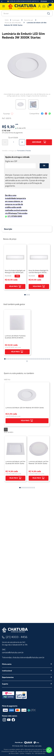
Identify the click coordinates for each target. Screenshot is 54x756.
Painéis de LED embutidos (13, 23)
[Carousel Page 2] (27, 294)
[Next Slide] (52, 1)
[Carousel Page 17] (37, 359)
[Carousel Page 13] (29, 359)
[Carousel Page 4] (11, 359)
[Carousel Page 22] (47, 359)
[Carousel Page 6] (15, 359)
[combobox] (27, 13)
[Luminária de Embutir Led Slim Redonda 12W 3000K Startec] (38, 449)
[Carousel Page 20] (43, 359)
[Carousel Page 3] (29, 294)
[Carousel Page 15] (33, 359)
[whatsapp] (50, 113)
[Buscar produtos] (48, 13)
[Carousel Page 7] (17, 359)
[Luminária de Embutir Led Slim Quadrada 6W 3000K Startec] (15, 449)
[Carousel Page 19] (41, 359)
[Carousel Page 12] (27, 359)
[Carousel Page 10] (23, 359)
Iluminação (15, 20)
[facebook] (42, 113)
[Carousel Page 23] (49, 359)
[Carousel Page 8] (19, 359)
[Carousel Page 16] (35, 359)
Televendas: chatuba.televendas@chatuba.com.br (23, 658)
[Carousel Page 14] (31, 359)
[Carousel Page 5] (13, 359)
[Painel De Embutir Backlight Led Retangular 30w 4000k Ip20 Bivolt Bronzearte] (15, 257)
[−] (5, 142)
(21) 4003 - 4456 (16, 637)
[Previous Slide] (2, 1)
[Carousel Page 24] (27, 361)
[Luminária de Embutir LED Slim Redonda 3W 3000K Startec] (27, 395)
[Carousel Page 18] (39, 359)
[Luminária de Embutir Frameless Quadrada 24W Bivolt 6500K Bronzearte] (17, 322)
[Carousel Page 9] (21, 359)
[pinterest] (46, 113)
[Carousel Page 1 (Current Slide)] (25, 294)
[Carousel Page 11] (25, 359)
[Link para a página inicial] (6, 20)
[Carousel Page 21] (45, 359)
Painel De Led (28, 20)
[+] (22, 142)
